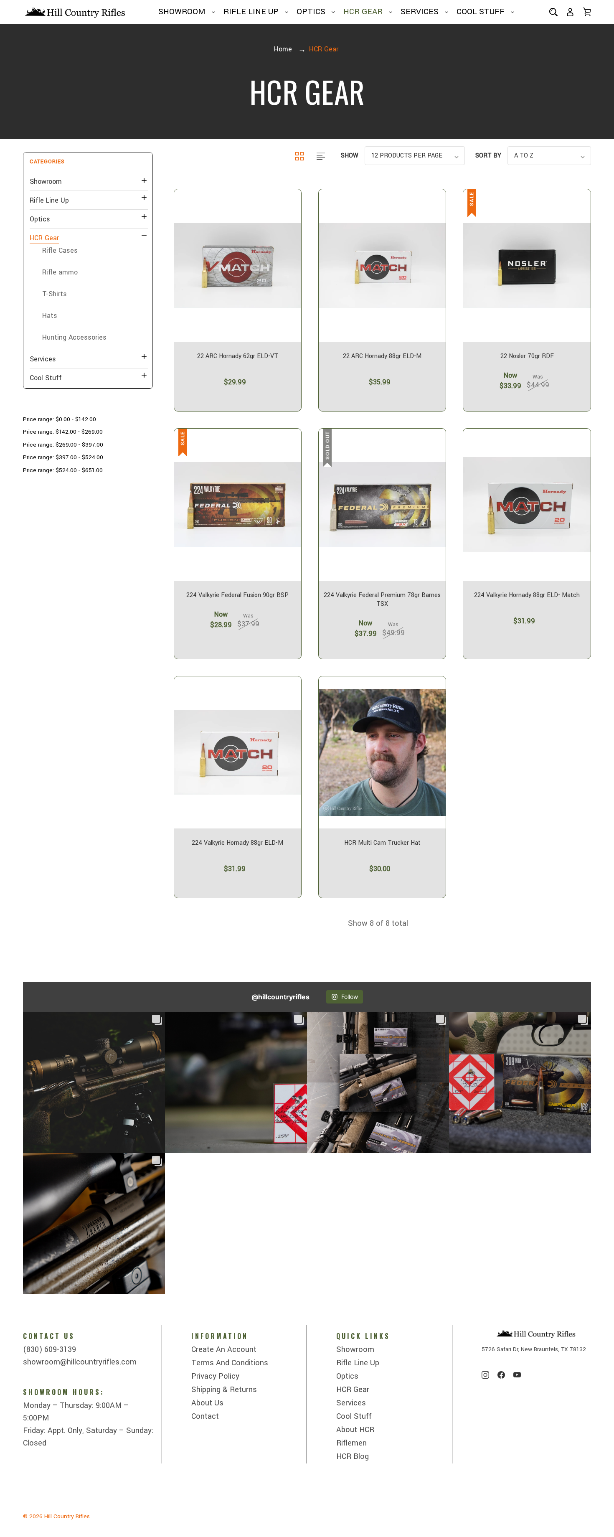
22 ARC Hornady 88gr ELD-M (382, 356)
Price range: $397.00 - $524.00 (63, 457)
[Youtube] (517, 1375)
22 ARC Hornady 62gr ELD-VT (237, 356)
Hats (49, 315)
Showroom (182, 12)
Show (349, 155)
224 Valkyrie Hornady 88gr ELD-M (237, 843)
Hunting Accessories (74, 337)
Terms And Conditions (229, 1362)
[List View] (321, 155)
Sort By (488, 155)
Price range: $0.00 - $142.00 (59, 419)
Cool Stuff (481, 12)
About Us (207, 1402)
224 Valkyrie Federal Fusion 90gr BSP (237, 595)
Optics (311, 12)
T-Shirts (54, 294)
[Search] (553, 12)
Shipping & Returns (224, 1389)
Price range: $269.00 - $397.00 (63, 445)
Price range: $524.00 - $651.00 (63, 470)
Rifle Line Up (251, 12)
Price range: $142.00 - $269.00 (63, 432)
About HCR (355, 1429)
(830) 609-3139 (49, 1349)
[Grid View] (300, 155)
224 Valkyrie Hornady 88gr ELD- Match (527, 595)
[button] (87, 161)
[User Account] (570, 12)
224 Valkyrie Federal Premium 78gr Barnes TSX (382, 599)
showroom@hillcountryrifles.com (80, 1362)
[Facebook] (501, 1375)
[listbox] (415, 155)
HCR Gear (363, 12)
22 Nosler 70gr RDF (527, 356)
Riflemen (351, 1443)
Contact (205, 1416)
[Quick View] (237, 305)
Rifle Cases (60, 250)
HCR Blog (352, 1456)
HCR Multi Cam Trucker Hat (382, 843)
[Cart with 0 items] (587, 12)
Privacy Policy (215, 1376)
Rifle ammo (60, 272)
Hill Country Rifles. (67, 1516)
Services (420, 12)
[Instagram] (485, 1375)
